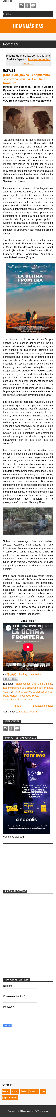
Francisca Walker (21, 691)
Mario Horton (10, 695)
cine (34, 683)
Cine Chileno (45, 683)
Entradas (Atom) (28, 711)
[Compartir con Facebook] (13, 679)
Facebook (27, 5)
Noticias (10, 44)
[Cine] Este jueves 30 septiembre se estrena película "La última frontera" (26, 79)
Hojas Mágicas (28, 26)
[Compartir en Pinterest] (16, 679)
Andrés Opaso (22, 683)
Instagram (21, 5)
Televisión (34, 1091)
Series (24, 1091)
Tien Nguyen (42, 1111)
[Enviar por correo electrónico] (4, 679)
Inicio (18, 705)
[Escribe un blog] (7, 679)
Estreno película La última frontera (22, 687)
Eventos (5, 1091)
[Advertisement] (26, 864)
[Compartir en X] (10, 679)
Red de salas (25, 699)
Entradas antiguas (43, 705)
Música (15, 1091)
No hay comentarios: (30, 674)
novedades (25, 695)
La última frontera (42, 691)
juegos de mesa (9, 1097)
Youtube (33, 5)
